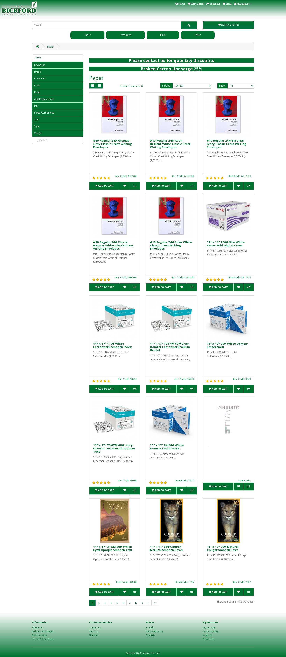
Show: (222, 85)
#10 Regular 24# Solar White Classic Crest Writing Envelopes (171, 245)
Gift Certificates (154, 631)
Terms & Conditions (43, 639)
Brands (150, 627)
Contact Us (95, 627)
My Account (209, 627)
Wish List (207, 635)
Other (197, 35)
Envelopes (125, 35)
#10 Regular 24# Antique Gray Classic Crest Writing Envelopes (112, 144)
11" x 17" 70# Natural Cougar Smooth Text (222, 548)
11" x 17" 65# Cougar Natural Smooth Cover (166, 548)
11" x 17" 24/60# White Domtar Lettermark (167, 446)
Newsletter (209, 639)
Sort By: (166, 85)
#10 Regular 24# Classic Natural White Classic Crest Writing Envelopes (113, 245)
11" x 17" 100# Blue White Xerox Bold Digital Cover (226, 243)
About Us (37, 627)
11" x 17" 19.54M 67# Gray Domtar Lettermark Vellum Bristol (170, 347)
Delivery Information (43, 631)
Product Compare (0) (131, 86)
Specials (150, 635)
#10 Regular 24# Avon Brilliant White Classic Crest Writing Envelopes (170, 144)
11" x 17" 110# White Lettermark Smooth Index (112, 345)
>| (155, 603)
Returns (93, 631)
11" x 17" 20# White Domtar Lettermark (227, 345)
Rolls (162, 35)
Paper (87, 35)
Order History (210, 631)
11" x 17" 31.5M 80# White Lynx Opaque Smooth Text (112, 548)
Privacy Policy (39, 635)
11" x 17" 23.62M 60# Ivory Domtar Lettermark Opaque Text (114, 448)
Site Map (93, 635)
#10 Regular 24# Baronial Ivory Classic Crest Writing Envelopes (226, 144)
